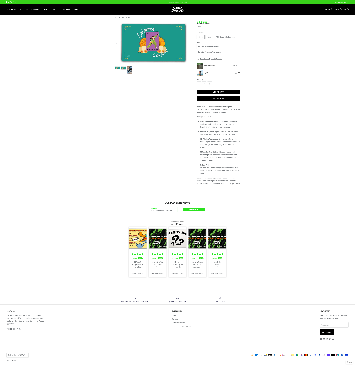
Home (116, 18)
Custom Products (32, 9)
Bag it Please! (207, 73)
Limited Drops (64, 9)
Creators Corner (49, 9)
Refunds (175, 319)
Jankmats (14, 360)
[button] (202, 22)
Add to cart (219, 92)
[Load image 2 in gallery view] (154, 42)
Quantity (200, 79)
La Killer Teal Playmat (127, 18)
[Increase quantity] (209, 83)
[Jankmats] (177, 9)
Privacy (174, 315)
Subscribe (326, 332)
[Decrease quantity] (199, 83)
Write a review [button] (193, 209)
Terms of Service (178, 323)
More (76, 9)
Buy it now (218, 98)
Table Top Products (13, 9)
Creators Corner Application (182, 326)
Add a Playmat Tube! (209, 65)
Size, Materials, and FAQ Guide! (211, 59)
